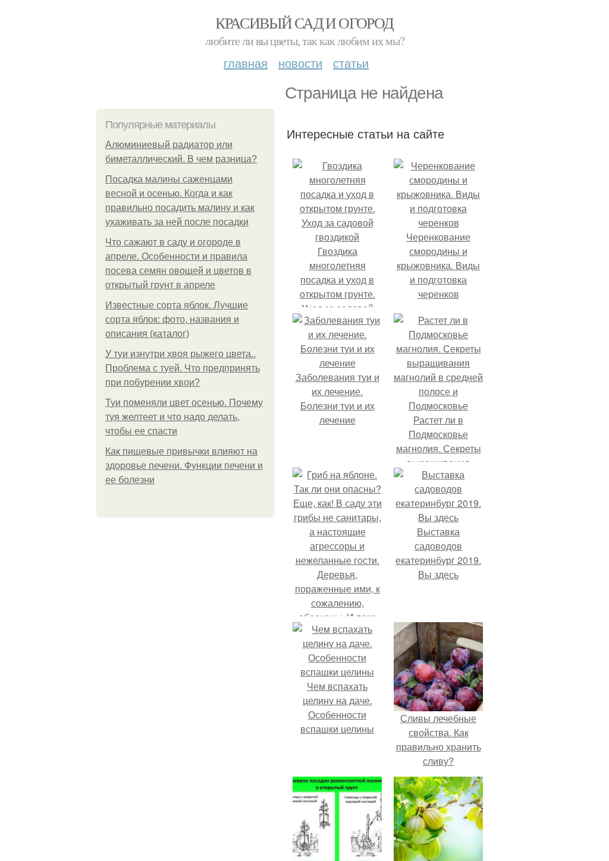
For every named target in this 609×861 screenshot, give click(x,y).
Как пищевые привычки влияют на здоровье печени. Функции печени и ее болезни (184, 465)
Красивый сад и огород (304, 22)
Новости (300, 62)
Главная (246, 62)
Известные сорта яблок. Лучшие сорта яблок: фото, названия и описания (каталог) (176, 319)
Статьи (351, 62)
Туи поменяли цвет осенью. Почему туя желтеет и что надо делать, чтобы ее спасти (184, 417)
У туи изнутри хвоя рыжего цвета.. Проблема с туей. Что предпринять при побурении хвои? (182, 368)
